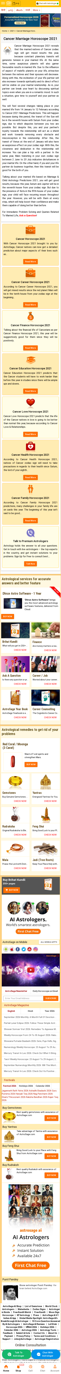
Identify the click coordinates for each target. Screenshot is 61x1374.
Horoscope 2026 (14, 1327)
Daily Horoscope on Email (45, 991)
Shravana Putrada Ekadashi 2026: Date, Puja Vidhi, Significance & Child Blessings (32, 1041)
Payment (8, 1336)
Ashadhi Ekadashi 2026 (40, 1090)
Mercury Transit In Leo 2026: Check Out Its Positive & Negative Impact (32, 1071)
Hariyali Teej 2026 (24, 1093)
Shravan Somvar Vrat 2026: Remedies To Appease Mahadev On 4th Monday (32, 1029)
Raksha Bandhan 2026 (37, 1097)
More (36, 10)
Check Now (20, 650)
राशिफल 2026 (31, 1327)
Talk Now (30, 564)
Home (4, 31)
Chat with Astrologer (47, 3)
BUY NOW (7, 616)
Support (6, 1339)
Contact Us (39, 1333)
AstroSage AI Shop (12, 1306)
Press (36, 1315)
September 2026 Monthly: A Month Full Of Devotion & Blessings (32, 1017)
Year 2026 (49, 1011)
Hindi (30, 1011)
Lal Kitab (52, 1324)
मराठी (28, 10)
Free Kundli (39, 1312)
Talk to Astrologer (18, 1354)
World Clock (51, 1306)
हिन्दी (3, 10)
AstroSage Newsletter (16, 991)
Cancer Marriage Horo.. (26, 31)
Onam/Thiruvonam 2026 (14, 1097)
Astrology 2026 (29, 1330)
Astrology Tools (48, 1330)
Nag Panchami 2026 (43, 1093)
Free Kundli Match (22, 1312)
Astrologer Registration (47, 1339)
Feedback (8, 1333)
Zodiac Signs (39, 1309)
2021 (12, 31)
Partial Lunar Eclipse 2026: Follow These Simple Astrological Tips (32, 1023)
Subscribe (50, 998)
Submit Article (23, 1333)
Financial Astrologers (47, 1360)
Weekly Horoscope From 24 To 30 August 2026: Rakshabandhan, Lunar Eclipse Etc (32, 1035)
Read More (30, 261)
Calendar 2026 (43, 1086)
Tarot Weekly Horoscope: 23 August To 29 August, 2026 (31, 1059)
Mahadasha (23, 1309)
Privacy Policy (23, 1336)
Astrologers (8, 1309)
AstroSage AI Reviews (34, 1324)
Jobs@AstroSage (22, 1339)
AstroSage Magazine (16, 1005)
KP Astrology (23, 1315)
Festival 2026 (9, 1086)
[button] (4, 20)
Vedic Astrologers (11, 1360)
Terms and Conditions (45, 1336)
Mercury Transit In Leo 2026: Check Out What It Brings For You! (32, 1053)
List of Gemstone (33, 1306)
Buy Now (13, 890)
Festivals (9, 1080)
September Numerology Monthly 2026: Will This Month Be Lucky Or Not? (32, 1065)
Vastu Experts (28, 1360)
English (11, 1011)
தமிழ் (10, 10)
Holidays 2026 (26, 1086)
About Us (52, 1333)
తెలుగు (19, 10)
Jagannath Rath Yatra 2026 (15, 1090)
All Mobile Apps (49, 942)
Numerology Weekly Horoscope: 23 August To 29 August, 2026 (32, 1047)
